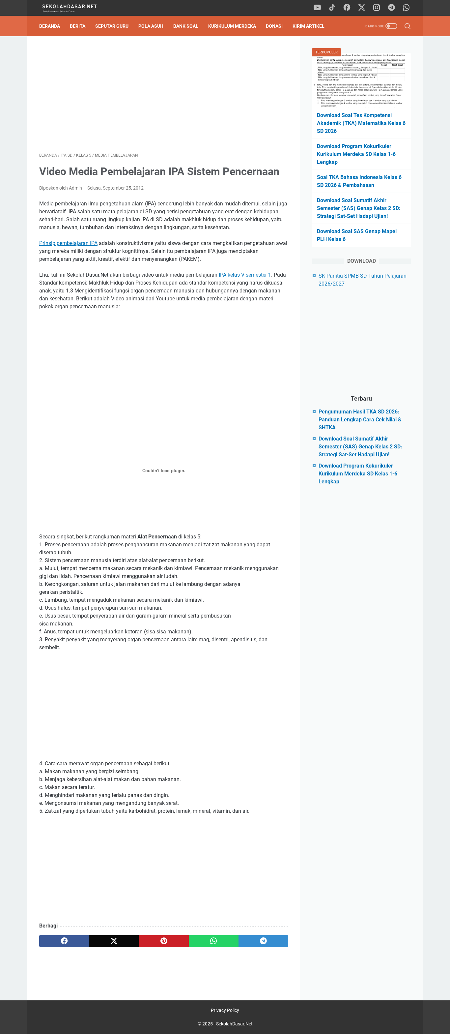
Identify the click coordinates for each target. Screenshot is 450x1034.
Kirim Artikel (308, 26)
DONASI (274, 26)
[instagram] (376, 8)
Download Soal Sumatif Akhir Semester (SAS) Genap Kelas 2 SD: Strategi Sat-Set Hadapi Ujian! (359, 208)
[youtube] (317, 8)
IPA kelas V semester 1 (245, 275)
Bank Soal (185, 26)
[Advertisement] (163, 94)
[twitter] (361, 8)
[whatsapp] (406, 8)
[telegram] (391, 8)
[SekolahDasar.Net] (76, 8)
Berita (77, 26)
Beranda (49, 26)
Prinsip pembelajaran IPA (68, 243)
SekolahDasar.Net (234, 1023)
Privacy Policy (225, 1010)
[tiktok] (332, 8)
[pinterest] (163, 941)
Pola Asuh (150, 26)
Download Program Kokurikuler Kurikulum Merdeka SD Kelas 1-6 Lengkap (356, 154)
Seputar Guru (111, 26)
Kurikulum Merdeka (232, 26)
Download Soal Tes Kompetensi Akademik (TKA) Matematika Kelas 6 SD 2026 (361, 123)
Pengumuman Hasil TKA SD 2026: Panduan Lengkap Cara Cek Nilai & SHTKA (360, 420)
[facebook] (347, 8)
